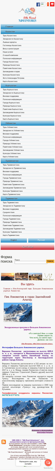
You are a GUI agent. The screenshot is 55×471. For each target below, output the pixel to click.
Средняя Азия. (9, 212)
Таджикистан (11, 198)
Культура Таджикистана (12, 232)
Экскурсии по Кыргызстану (13, 93)
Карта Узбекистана (10, 157)
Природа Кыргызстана (12, 106)
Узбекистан (11, 123)
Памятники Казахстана (12, 68)
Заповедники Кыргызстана (13, 113)
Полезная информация (12, 59)
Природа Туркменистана (13, 181)
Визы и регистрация (11, 49)
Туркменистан (12, 161)
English (14, 240)
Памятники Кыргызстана (13, 109)
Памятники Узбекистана (12, 147)
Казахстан (10, 31)
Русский (41, 240)
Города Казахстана (10, 62)
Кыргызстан (11, 85)
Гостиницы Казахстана (12, 45)
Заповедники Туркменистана (14, 188)
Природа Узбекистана (12, 144)
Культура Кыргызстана (12, 116)
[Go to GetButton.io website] (48, 468)
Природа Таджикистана (12, 222)
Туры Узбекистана (10, 127)
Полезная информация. (12, 99)
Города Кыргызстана (11, 103)
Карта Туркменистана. (12, 194)
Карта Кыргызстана (11, 119)
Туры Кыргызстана (10, 90)
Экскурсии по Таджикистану (14, 206)
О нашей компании (10, 55)
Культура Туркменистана (13, 191)
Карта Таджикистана (11, 235)
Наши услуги (8, 52)
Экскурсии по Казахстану (13, 39)
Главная (9, 26)
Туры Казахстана (9, 36)
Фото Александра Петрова (13, 78)
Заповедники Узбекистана (13, 150)
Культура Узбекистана (12, 153)
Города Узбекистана (11, 140)
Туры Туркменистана (11, 165)
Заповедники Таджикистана (14, 229)
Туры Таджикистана (10, 203)
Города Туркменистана (12, 178)
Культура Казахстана (11, 75)
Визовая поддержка (11, 96)
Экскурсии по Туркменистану (14, 168)
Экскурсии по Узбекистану (13, 131)
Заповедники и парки (11, 72)
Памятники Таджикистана (13, 225)
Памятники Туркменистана (13, 185)
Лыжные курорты (10, 42)
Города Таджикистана (11, 219)
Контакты (27, 246)
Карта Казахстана (10, 81)
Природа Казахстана (11, 65)
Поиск (17, 260)
